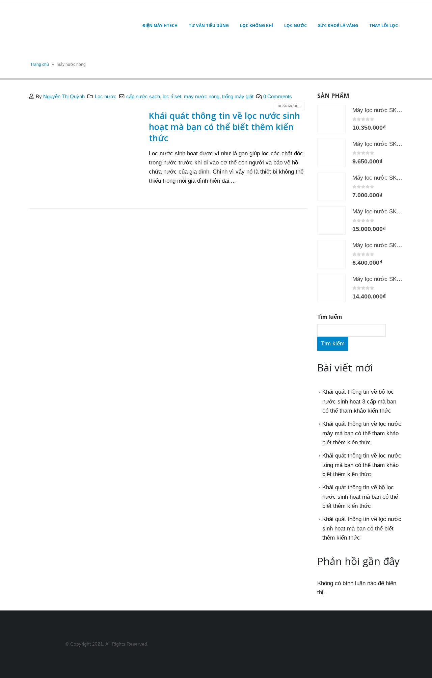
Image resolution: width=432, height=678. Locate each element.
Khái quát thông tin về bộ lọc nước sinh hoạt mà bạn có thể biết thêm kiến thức (360, 496)
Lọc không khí (256, 25)
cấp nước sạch (143, 96)
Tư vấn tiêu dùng (209, 25)
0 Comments (277, 96)
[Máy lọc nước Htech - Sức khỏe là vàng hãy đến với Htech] (71, 25)
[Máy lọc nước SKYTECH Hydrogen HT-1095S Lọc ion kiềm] (331, 153)
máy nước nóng (201, 96)
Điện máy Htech (160, 25)
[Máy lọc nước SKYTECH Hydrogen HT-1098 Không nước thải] (331, 288)
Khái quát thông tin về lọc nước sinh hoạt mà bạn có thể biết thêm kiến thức (224, 127)
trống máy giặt (237, 96)
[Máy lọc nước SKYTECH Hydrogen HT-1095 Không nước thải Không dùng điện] (331, 254)
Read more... (289, 106)
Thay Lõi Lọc (383, 25)
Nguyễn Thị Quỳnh (64, 96)
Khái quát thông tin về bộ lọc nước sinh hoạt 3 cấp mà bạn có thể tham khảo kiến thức (359, 401)
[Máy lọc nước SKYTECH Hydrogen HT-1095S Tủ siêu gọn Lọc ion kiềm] (331, 119)
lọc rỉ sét (172, 96)
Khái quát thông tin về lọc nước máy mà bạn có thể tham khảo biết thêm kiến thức (361, 433)
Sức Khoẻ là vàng (338, 25)
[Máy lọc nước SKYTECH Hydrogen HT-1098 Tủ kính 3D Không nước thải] (331, 220)
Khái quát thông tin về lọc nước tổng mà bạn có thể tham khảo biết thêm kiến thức (361, 464)
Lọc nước (295, 25)
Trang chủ (39, 64)
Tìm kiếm (329, 317)
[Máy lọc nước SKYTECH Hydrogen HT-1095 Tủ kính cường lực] (331, 187)
